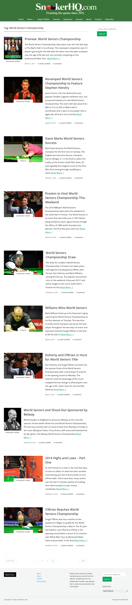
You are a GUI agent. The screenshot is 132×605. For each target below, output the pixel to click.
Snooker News (13, 61)
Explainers (68, 19)
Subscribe (109, 19)
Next (83, 561)
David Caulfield (45, 64)
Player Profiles (44, 19)
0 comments (57, 64)
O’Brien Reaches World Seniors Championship (62, 511)
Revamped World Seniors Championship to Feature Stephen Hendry (63, 83)
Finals (23, 161)
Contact (98, 19)
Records (79, 19)
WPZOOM (124, 600)
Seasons (56, 19)
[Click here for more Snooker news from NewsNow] (10, 574)
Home (21, 19)
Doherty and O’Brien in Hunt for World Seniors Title (66, 357)
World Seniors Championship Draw (61, 255)
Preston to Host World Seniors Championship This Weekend (65, 197)
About (88, 19)
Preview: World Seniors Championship (53, 39)
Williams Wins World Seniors (66, 308)
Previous (10, 561)
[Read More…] (53, 58)
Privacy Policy (41, 581)
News (29, 19)
